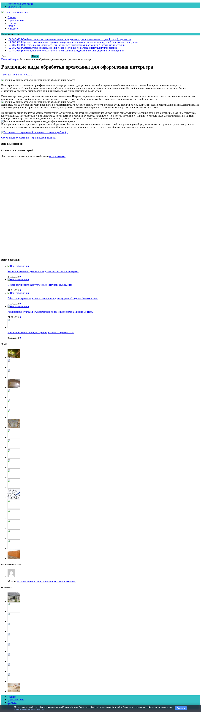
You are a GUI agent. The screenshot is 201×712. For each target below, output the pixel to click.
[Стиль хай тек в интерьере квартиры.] (14, 477)
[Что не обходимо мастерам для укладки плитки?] (14, 387)
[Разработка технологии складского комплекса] (14, 367)
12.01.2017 (7, 74)
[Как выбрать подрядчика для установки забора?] (14, 558)
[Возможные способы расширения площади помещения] (14, 497)
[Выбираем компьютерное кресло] (14, 437)
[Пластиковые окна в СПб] (14, 457)
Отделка (12, 23)
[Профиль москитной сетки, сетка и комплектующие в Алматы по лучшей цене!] (14, 631)
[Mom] (11, 576)
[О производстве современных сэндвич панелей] (14, 538)
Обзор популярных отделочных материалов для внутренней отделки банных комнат (53, 298)
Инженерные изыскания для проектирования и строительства (41, 332)
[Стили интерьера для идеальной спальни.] (14, 377)
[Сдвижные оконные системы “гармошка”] (14, 417)
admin (16, 74)
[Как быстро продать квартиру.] (14, 548)
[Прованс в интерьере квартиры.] (14, 467)
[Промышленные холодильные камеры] (14, 518)
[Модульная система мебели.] (14, 651)
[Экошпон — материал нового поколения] (14, 447)
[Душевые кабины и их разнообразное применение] (14, 671)
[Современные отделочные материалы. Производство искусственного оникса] (14, 661)
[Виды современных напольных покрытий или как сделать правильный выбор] (14, 691)
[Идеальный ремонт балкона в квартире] (14, 487)
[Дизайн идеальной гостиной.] (14, 641)
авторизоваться (57, 156)
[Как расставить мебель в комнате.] (14, 621)
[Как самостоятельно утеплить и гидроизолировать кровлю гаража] (18, 266)
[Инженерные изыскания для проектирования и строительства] (14, 327)
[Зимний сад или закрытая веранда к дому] (14, 601)
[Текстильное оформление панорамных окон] (14, 611)
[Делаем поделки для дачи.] (14, 528)
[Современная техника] (14, 407)
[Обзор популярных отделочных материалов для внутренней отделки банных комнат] (18, 293)
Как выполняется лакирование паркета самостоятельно (46, 581)
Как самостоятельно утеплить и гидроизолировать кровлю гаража (43, 271)
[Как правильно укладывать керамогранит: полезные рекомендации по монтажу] (18, 306)
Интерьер (13, 28)
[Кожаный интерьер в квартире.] (14, 508)
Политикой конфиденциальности (29, 709)
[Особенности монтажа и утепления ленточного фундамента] (18, 279)
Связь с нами (15, 6)
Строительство (16, 20)
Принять (181, 708)
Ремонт (11, 25)
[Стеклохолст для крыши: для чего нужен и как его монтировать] (14, 427)
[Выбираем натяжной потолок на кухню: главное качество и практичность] (14, 357)
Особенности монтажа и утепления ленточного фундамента (40, 284)
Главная (12, 17)
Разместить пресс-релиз (20, 4)
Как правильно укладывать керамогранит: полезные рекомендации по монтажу (50, 311)
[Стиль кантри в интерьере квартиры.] (14, 681)
